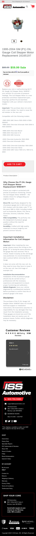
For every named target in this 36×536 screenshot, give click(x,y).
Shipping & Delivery (8, 478)
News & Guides (6, 451)
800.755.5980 (14, 399)
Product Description (10, 175)
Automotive (5, 439)
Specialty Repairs (7, 444)
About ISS (5, 449)
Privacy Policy (6, 483)
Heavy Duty (5, 441)
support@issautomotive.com (16, 403)
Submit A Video (6, 459)
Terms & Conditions (8, 486)
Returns (4, 476)
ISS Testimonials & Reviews (10, 446)
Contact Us (5, 473)
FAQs (3, 454)
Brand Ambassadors (8, 456)
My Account (5, 467)
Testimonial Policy (7, 488)
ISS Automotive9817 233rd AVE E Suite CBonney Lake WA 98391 (15, 409)
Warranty (4, 481)
